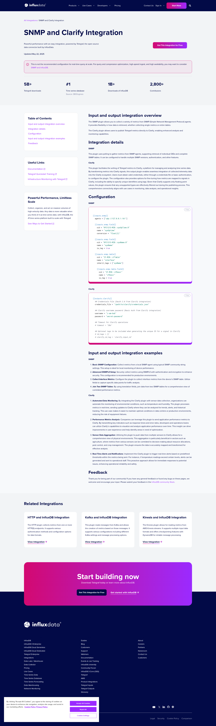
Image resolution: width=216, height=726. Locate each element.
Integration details (36, 129)
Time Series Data (31, 674)
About (140, 640)
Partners (141, 647)
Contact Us (149, 5)
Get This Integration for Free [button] (170, 45)
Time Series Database (33, 678)
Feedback (33, 143)
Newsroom (142, 651)
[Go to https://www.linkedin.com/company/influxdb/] (164, 707)
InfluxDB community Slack (163, 482)
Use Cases (28, 671)
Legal (152, 718)
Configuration (34, 133)
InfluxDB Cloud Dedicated (34, 651)
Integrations (29, 657)
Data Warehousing (31, 685)
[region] (51, 709)
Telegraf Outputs (87, 688)
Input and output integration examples (46, 138)
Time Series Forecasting (34, 681)
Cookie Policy (173, 718)
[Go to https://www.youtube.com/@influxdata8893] (154, 707)
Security (160, 718)
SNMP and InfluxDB (39, 67)
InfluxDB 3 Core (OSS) (90, 671)
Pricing (117, 5)
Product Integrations (89, 681)
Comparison (187, 718)
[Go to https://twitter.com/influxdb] (158, 707)
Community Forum (88, 668)
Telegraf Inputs (87, 685)
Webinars (84, 654)
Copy (187, 209)
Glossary (84, 692)
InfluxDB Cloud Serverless (34, 647)
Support (84, 651)
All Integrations (30, 20)
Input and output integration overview (46, 124)
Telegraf (84, 674)
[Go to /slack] (172, 707)
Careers (141, 644)
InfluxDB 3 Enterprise (32, 644)
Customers (85, 647)
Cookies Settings (83, 715)
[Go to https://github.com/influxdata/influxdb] (168, 707)
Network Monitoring (32, 688)
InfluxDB (27, 640)
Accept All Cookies (83, 703)
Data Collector (30, 664)
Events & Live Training (90, 661)
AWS (83, 678)
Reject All (83, 709)
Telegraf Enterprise (31, 654)
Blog (83, 644)
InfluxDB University (88, 664)
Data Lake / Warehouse (33, 661)
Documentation (87, 657)
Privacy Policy (42, 707)
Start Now (176, 5)
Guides (84, 640)
